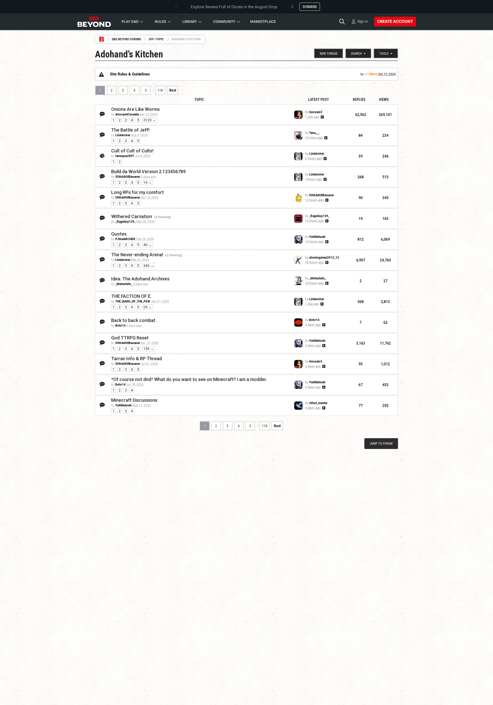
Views (384, 99)
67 (360, 385)
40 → (147, 245)
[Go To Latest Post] (322, 117)
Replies (359, 99)
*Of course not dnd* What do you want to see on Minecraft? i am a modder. (189, 379)
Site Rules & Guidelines (130, 74)
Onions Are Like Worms (135, 109)
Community (224, 21)
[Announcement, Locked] (101, 74)
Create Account (395, 21)
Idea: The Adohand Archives (140, 278)
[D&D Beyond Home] (94, 21)
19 (360, 219)
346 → (148, 265)
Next (172, 90)
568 (360, 302)
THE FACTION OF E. (131, 296)
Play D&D (130, 21)
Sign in (362, 21)
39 (360, 156)
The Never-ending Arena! (137, 254)
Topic (199, 99)
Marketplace (263, 21)
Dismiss (310, 7)
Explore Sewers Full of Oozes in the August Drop (234, 6)
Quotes (119, 234)
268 (360, 177)
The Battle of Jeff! (130, 130)
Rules (160, 21)
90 (360, 198)
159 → (148, 349)
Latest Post (318, 99)
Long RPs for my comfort (137, 192)
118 (160, 90)
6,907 (360, 260)
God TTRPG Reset (130, 337)
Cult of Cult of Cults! (132, 150)
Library (189, 21)
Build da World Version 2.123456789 (148, 171)
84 (360, 135)
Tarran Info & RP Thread (136, 358)
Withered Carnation (131, 216)
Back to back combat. (133, 320)
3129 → (149, 120)
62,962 (360, 115)
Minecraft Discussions (134, 400)
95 (360, 364)
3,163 (360, 343)
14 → (147, 182)
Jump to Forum (381, 443)
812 (360, 239)
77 (360, 406)
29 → (147, 307)
